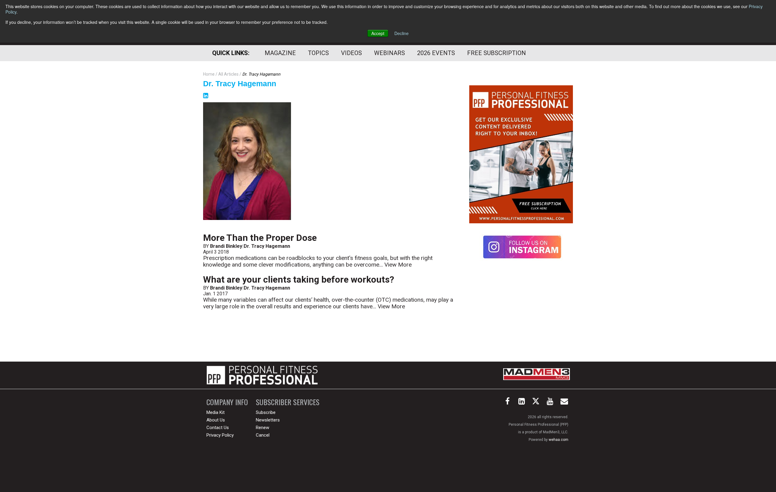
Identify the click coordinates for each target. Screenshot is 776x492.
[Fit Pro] (262, 375)
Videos (351, 53)
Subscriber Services (287, 402)
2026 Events (436, 53)
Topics (318, 53)
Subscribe (266, 412)
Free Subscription (496, 53)
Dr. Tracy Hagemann (239, 83)
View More (398, 264)
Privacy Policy (220, 435)
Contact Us (217, 427)
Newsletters (268, 420)
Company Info (227, 402)
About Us (215, 420)
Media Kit (215, 412)
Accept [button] (377, 33)
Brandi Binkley (226, 246)
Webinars (389, 53)
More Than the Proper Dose (260, 237)
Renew (262, 427)
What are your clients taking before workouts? (298, 279)
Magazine (280, 53)
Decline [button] (401, 33)
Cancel (262, 435)
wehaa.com (558, 440)
